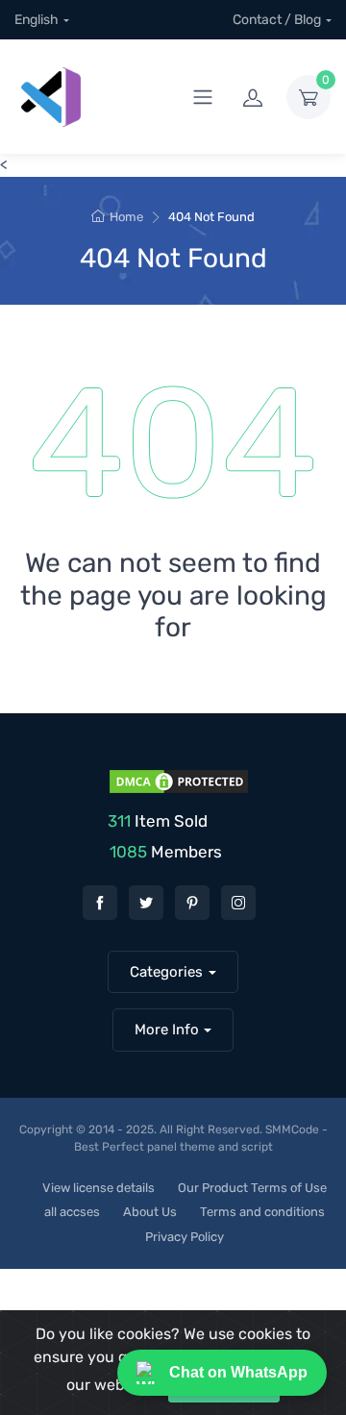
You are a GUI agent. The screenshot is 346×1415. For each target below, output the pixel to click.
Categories (166, 972)
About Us (150, 1211)
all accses (72, 1211)
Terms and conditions (262, 1211)
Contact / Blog (277, 20)
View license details (98, 1187)
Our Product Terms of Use (252, 1187)
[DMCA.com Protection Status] (177, 780)
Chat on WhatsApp (238, 1372)
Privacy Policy (184, 1236)
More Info (167, 1029)
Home (126, 217)
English (36, 20)
